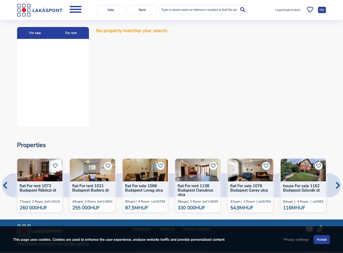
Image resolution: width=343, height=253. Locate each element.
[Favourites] (310, 10)
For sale (35, 33)
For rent (71, 33)
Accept (322, 239)
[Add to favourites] (55, 166)
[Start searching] (243, 9)
